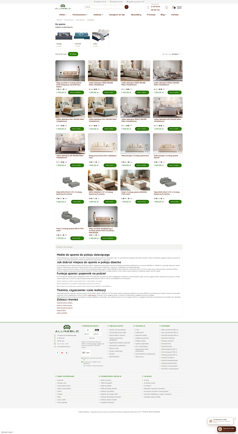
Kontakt (175, 14)
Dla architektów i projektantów (145, 354)
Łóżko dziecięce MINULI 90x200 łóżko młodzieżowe (166, 84)
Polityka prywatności (142, 338)
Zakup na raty (114, 348)
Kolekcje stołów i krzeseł (109, 400)
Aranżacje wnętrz (149, 383)
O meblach (147, 386)
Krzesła (59, 394)
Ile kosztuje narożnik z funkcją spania (156, 391)
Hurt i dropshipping (141, 346)
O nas (137, 330)
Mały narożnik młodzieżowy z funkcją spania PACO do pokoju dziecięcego (101, 231)
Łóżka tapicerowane (63, 386)
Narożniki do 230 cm (168, 357)
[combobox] (106, 7)
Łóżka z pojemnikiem (64, 388)
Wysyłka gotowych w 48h (136, 2)
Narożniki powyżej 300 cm (169, 335)
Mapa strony (139, 357)
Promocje (151, 14)
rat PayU (94, 343)
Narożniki (60, 380)
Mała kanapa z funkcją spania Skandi (166, 157)
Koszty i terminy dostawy (117, 330)
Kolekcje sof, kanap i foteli (109, 394)
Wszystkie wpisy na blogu (152, 397)
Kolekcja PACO (61, 310)
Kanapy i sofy (61, 383)
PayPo (99, 343)
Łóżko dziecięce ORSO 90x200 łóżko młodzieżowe (101, 84)
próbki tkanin (92, 295)
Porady (146, 380)
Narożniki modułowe (168, 338)
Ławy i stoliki (61, 400)
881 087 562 (155, 10)
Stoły (59, 397)
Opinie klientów (114, 357)
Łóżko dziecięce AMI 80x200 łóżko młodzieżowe (167, 120)
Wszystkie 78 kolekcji (107, 402)
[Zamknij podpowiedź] (235, 419)
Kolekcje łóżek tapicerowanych (111, 397)
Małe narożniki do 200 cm (65, 308)
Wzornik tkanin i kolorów (117, 335)
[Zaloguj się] (167, 7)
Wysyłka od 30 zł (100, 2)
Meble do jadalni (106, 386)
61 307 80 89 (155, 7)
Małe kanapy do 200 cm (169, 349)
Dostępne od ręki (117, 14)
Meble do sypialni (106, 383)
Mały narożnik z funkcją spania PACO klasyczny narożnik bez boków (68, 85)
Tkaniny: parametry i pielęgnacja (116, 339)
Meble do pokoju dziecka (109, 388)
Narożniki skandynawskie (169, 360)
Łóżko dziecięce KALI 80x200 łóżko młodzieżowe (103, 120)
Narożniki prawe (166, 346)
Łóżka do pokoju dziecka (65, 303)
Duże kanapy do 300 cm (169, 352)
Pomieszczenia (79, 14)
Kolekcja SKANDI (62, 313)
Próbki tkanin (139, 332)
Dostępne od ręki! (117, 2)
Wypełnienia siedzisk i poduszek (119, 343)
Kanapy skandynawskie (169, 363)
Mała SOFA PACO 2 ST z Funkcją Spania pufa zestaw (69, 193)
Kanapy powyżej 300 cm (169, 355)
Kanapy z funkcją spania (64, 305)
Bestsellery (136, 14)
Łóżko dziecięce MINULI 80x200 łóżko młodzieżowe (133, 120)
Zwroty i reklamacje (115, 351)
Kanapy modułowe (167, 341)
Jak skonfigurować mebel (117, 332)
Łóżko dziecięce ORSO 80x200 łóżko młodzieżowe (133, 84)
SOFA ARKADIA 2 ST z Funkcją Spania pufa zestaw (101, 193)
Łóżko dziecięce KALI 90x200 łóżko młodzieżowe (70, 120)
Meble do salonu (106, 380)
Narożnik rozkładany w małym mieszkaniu (158, 394)
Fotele (59, 391)
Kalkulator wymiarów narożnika (154, 388)
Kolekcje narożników (107, 391)
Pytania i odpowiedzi (142, 344)
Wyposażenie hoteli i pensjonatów (142, 350)
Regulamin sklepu (141, 335)
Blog (163, 14)
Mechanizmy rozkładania (117, 345)
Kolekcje (97, 14)
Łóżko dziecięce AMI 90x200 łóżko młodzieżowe (69, 157)
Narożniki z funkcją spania (169, 369)
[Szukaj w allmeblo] (126, 7)
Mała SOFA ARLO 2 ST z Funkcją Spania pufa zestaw (166, 193)
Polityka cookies (140, 341)
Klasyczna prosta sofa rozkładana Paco (102, 157)
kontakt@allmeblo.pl (63, 346)
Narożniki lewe (166, 344)
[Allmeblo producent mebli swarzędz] (67, 328)
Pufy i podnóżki (62, 402)
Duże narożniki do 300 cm (169, 332)
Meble (62, 14)
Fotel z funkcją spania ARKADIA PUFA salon (134, 193)
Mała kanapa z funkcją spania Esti (135, 156)
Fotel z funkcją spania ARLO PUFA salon (70, 230)
